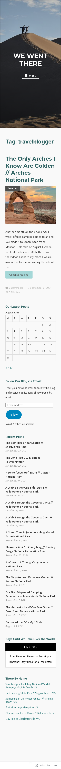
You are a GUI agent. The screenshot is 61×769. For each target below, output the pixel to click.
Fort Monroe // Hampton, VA (21, 707)
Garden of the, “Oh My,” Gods (23, 622)
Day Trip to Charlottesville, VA (22, 718)
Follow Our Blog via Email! (23, 381)
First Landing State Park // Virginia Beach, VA (30, 693)
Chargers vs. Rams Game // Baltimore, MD (29, 713)
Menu (32, 75)
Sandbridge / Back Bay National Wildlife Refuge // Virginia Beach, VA (28, 686)
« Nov (8, 367)
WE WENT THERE (30, 60)
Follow (14, 414)
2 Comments (16, 287)
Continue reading (17, 276)
